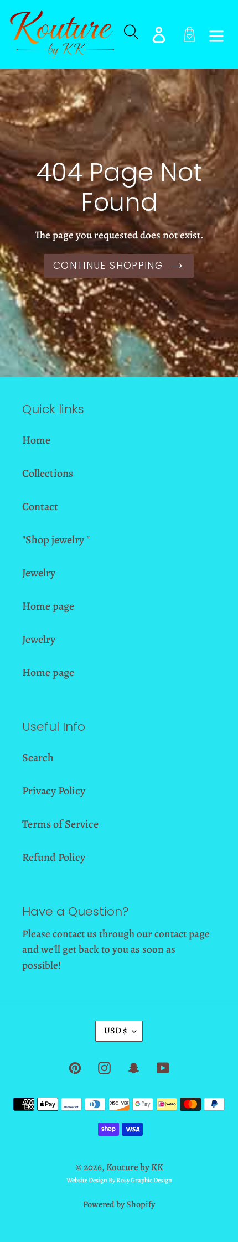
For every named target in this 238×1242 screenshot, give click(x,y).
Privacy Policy (53, 790)
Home (36, 440)
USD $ (115, 1031)
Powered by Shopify (119, 1204)
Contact (40, 506)
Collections (47, 473)
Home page (48, 606)
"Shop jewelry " (56, 539)
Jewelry (38, 572)
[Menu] (216, 34)
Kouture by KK (134, 1167)
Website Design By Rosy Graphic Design (119, 1180)
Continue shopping (108, 265)
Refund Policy (53, 857)
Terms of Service (60, 824)
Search (38, 757)
